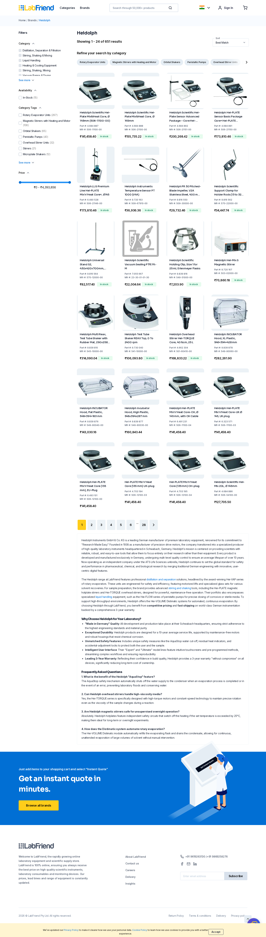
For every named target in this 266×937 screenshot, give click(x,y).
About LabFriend (135, 856)
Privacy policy (239, 915)
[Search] (170, 8)
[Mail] (188, 864)
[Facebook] (182, 864)
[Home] (39, 8)
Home (22, 20)
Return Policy (176, 915)
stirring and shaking (179, 588)
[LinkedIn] (195, 864)
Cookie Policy (140, 930)
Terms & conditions (200, 915)
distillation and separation (161, 579)
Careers (130, 870)
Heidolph (44, 20)
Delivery (130, 876)
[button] (171, 8)
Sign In (228, 8)
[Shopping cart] (245, 8)
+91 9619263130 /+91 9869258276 (206, 856)
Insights (130, 883)
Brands (32, 20)
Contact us (132, 863)
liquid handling (104, 596)
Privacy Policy (71, 930)
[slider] (20, 182)
